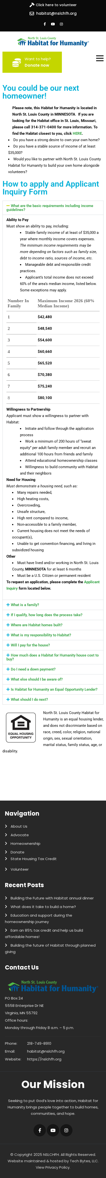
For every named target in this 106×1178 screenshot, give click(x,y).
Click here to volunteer (56, 4)
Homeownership (25, 843)
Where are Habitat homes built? (36, 625)
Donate (17, 852)
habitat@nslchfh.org (56, 13)
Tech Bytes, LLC (84, 1160)
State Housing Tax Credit (34, 858)
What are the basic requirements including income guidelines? (49, 208)
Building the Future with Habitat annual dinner (52, 898)
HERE (77, 133)
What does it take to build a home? (43, 906)
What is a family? (25, 605)
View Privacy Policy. (53, 1167)
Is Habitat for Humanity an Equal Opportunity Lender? (54, 689)
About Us (19, 826)
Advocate (20, 834)
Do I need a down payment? (33, 669)
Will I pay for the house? (30, 645)
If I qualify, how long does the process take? (46, 615)
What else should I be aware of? (37, 679)
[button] (53, 208)
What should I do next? (29, 699)
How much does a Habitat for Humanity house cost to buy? (52, 657)
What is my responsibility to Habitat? (41, 635)
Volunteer (20, 869)
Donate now (37, 65)
